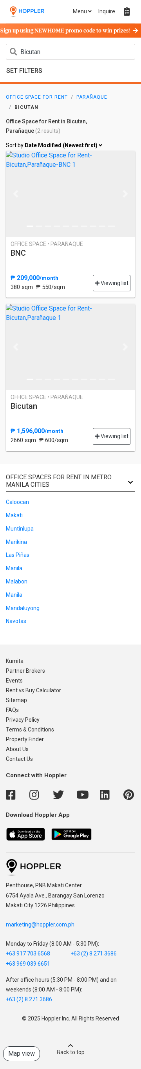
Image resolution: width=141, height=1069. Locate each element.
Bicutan (24, 406)
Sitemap (16, 700)
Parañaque (91, 97)
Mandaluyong (23, 608)
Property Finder (25, 739)
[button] (15, 194)
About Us (17, 749)
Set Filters (24, 70)
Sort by (52, 145)
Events (14, 680)
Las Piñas (17, 555)
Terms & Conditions (30, 729)
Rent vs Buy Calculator (33, 690)
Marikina (16, 542)
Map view (21, 1053)
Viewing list (113, 283)
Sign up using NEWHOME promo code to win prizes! (65, 31)
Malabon (16, 581)
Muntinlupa (20, 528)
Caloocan (17, 502)
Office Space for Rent (37, 97)
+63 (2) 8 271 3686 (93, 953)
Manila (14, 568)
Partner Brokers (25, 671)
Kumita (15, 661)
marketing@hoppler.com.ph (40, 924)
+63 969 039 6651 (28, 964)
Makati (14, 515)
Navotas (16, 621)
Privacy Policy (23, 720)
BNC (18, 253)
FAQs (12, 710)
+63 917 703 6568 (28, 953)
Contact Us (19, 759)
